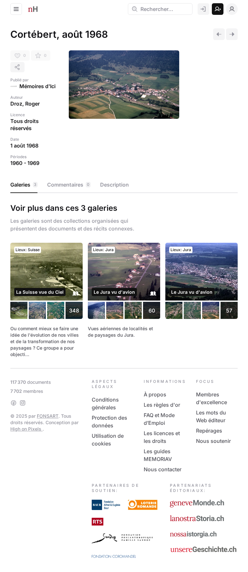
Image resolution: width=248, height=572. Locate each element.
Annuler (175, 331)
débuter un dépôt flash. (143, 277)
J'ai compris (64, 316)
